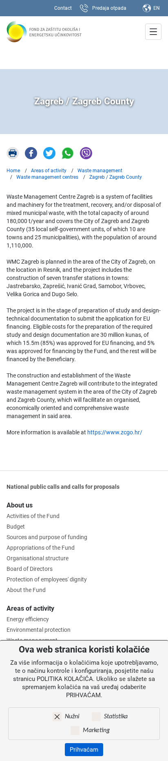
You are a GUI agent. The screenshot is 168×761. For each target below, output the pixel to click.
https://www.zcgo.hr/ (114, 432)
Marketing (96, 730)
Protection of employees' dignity (47, 579)
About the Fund (26, 590)
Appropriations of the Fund (41, 547)
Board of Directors (30, 569)
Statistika (116, 716)
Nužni (72, 716)
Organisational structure (38, 558)
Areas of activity (30, 608)
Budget (16, 526)
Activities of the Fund (33, 516)
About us (20, 505)
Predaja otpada (109, 8)
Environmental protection (39, 630)
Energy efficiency (28, 619)
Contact (63, 8)
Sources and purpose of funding (47, 537)
